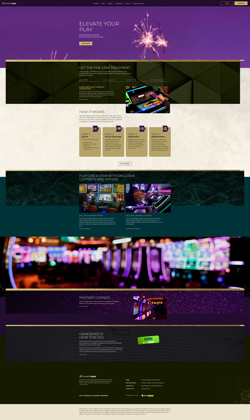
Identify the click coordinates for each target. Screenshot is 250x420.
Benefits (96, 3)
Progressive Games (138, 3)
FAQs (127, 380)
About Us (127, 3)
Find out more (83, 99)
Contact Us (130, 386)
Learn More (82, 354)
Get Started (125, 163)
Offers (103, 3)
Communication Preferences (150, 380)
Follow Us (129, 388)
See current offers (84, 228)
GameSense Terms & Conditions (151, 386)
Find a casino (83, 306)
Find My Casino (131, 383)
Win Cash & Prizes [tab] (109, 80)
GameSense (118, 3)
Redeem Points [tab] (131, 80)
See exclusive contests (132, 228)
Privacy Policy (145, 388)
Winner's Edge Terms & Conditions (152, 383)
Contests (110, 3)
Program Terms (130, 409)
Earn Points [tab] (83, 80)
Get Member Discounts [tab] (157, 80)
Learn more (85, 43)
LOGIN (227, 3)
